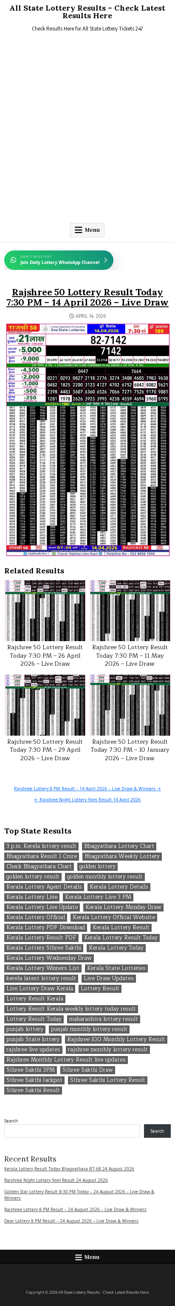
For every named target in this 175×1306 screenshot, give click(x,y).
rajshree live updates (33, 1050)
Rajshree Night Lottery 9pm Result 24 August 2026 (56, 1180)
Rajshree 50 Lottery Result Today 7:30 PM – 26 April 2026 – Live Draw (45, 655)
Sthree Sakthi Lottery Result (107, 1080)
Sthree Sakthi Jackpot (34, 1080)
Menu (92, 229)
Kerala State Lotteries (116, 968)
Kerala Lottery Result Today (121, 938)
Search (11, 1121)
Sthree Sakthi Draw (87, 1070)
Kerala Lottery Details (119, 887)
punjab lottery (24, 1029)
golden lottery (97, 867)
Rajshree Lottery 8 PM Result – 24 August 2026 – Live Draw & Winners (75, 1209)
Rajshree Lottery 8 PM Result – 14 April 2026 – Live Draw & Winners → (87, 789)
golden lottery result (32, 877)
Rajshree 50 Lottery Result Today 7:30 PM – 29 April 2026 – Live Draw (45, 750)
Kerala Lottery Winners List (42, 968)
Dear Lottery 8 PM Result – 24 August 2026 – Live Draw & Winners (71, 1221)
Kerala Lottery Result (121, 928)
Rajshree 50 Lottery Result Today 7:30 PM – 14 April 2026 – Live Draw (87, 297)
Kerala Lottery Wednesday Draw (49, 958)
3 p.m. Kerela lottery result (41, 846)
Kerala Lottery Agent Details (44, 887)
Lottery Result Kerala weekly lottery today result (71, 1009)
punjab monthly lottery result (89, 1029)
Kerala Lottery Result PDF (41, 938)
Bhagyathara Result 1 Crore (41, 857)
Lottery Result (100, 989)
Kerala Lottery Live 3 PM (98, 897)
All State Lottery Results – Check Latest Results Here (87, 11)
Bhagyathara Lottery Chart (119, 846)
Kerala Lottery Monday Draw (123, 907)
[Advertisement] (87, 129)
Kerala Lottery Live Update (42, 907)
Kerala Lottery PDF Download (45, 928)
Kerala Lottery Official (35, 918)
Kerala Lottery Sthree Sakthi (43, 948)
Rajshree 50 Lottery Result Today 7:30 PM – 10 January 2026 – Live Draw (129, 750)
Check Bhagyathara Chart (39, 867)
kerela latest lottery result (41, 979)
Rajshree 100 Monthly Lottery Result (116, 1040)
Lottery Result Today (34, 1019)
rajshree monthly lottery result (108, 1050)
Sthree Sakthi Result (33, 1090)
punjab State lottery (32, 1040)
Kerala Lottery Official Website (114, 918)
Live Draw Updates (109, 979)
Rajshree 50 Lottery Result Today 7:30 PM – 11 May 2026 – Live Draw (130, 655)
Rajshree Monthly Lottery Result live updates (66, 1060)
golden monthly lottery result (105, 877)
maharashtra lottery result (103, 1019)
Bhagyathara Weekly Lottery (122, 857)
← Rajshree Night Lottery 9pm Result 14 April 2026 (87, 800)
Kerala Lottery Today (116, 948)
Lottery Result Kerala (34, 999)
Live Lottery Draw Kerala (39, 989)
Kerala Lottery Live (31, 897)
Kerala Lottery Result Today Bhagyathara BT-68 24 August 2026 (69, 1169)
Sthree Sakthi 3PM (30, 1070)
